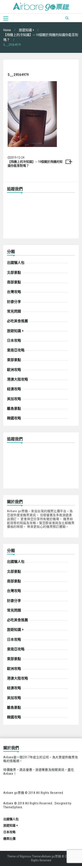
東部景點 (14, 360)
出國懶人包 (15, 263)
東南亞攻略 (15, 350)
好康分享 (14, 302)
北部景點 (14, 272)
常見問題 (14, 311)
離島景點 (14, 408)
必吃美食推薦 (17, 321)
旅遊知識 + (15, 331)
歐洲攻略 (14, 370)
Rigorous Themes (31, 856)
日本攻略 (14, 340)
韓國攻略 (14, 418)
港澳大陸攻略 (17, 379)
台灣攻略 (14, 292)
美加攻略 (14, 399)
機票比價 (9, 838)
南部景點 (14, 282)
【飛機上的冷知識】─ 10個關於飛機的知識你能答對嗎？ (35, 163)
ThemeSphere (12, 807)
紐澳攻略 (14, 389)
